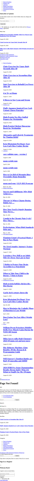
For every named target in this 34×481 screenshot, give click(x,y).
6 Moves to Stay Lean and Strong (16, 100)
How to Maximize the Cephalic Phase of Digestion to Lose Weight (18, 309)
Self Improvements (8, 7)
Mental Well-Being (8, 6)
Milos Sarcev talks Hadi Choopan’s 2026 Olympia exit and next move (17, 340)
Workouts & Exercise (8, 9)
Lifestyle (5, 5)
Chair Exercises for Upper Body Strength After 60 (13, 42)
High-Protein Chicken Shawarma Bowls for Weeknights (16, 127)
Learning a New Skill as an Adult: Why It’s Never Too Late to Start (17, 257)
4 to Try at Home (10, 93)
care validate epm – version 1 (15, 154)
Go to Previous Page (8, 395)
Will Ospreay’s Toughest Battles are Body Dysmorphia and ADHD (17, 360)
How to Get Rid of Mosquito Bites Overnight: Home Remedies (17, 176)
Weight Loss (6, 3)
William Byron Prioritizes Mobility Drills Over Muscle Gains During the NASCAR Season (18, 330)
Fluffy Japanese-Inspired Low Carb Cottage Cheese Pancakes (17, 109)
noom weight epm (10, 161)
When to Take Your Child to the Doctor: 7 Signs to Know (16, 274)
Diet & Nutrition (7, 2)
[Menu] (0, 378)
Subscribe (2, 59)
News (4, 10)
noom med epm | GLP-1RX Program (18, 183)
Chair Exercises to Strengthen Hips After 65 (11, 419)
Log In (2, 477)
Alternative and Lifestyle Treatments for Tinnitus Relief (18, 136)
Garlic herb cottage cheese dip (15, 293)
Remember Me (5, 478)
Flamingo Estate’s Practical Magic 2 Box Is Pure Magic (18, 239)
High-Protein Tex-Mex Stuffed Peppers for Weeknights (15, 118)
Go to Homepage (7, 397)
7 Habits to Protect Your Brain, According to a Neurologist (15, 265)
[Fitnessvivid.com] (5, 57)
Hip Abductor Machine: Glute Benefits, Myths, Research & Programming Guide (15, 350)
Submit (17, 455)
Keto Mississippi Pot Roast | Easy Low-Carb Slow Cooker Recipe (16, 145)
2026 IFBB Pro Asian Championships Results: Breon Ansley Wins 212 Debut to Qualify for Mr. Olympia (18, 370)
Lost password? (4, 480)
